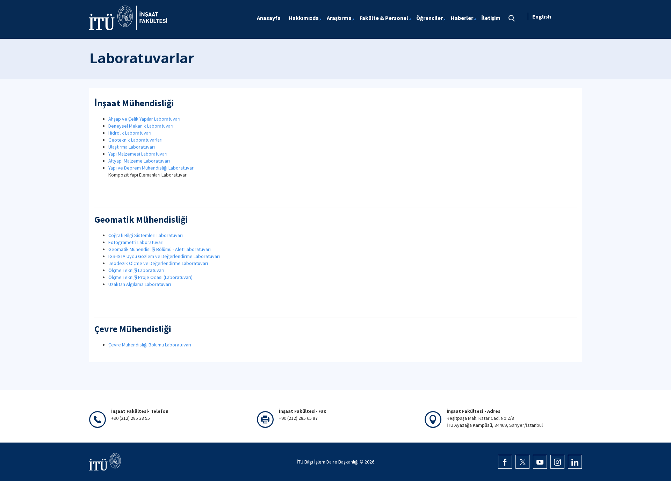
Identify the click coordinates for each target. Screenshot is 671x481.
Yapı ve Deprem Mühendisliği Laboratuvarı (151, 168)
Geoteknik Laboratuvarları (135, 140)
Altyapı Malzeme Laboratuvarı (139, 161)
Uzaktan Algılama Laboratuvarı (139, 284)
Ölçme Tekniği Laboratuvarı (136, 270)
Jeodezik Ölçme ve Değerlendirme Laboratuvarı (158, 263)
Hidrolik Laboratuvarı (129, 133)
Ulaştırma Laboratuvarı (131, 147)
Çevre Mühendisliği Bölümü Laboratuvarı (149, 345)
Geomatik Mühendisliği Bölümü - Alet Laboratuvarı (159, 249)
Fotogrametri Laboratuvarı (136, 242)
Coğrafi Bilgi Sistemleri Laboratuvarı (145, 235)
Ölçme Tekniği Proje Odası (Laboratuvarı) (150, 277)
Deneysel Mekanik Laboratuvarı (140, 126)
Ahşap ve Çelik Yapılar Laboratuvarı (144, 119)
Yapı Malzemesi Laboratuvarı (137, 154)
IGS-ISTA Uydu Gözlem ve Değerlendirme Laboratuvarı (164, 256)
